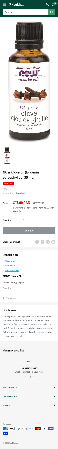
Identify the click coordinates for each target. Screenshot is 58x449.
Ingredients (10, 265)
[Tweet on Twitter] (48, 242)
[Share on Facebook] (37, 242)
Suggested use (12, 270)
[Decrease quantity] (16, 220)
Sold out (29, 230)
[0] (53, 4)
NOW (5, 189)
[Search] (51, 12)
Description (10, 261)
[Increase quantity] (31, 220)
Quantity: (7, 220)
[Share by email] (53, 242)
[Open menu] (4, 5)
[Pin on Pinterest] (42, 242)
